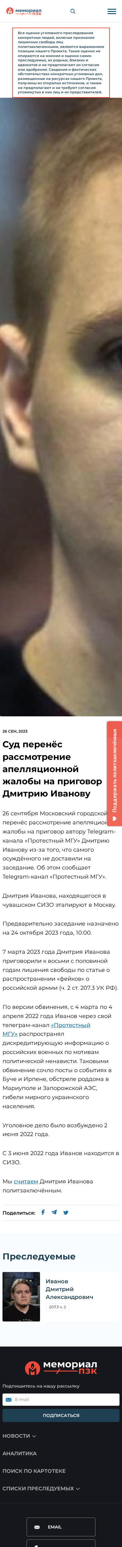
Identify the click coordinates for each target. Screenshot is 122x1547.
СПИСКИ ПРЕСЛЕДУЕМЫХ (38, 1489)
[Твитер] (66, 1213)
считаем (26, 1181)
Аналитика (20, 1453)
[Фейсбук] (43, 1213)
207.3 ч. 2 (57, 1308)
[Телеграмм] (54, 1213)
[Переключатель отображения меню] (111, 11)
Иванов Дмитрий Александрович (69, 1289)
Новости (16, 1436)
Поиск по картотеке (34, 1471)
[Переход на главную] (23, 11)
